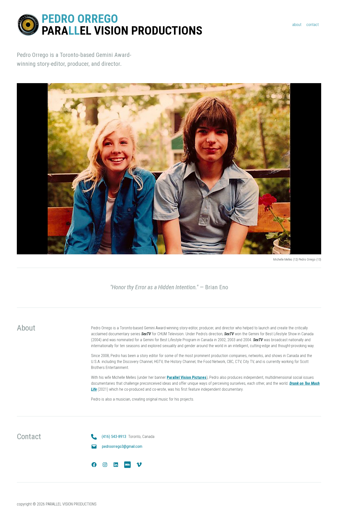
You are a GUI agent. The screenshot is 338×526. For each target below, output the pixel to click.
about (296, 24)
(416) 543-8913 (114, 436)
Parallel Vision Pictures (186, 377)
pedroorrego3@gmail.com (122, 446)
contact (312, 24)
